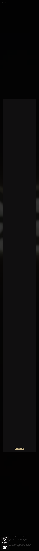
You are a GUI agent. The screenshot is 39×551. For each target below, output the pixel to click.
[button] (34, 100)
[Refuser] (2, 536)
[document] (19, 275)
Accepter (4, 546)
